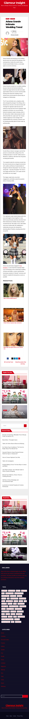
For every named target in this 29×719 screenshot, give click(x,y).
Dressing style (9, 601)
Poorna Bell (13, 611)
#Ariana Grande (14, 34)
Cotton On (19, 595)
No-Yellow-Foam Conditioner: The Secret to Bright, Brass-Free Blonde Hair (13, 556)
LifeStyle (3, 663)
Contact (14, 715)
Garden (3, 649)
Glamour (14, 31)
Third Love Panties (6, 621)
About (11, 715)
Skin (2, 673)
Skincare (13, 614)
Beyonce (18, 590)
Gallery (5, 552)
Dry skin (16, 601)
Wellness (3, 686)
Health (15, 603)
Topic (2, 676)
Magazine (3, 666)
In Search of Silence (13, 606)
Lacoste (3, 608)
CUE (8, 598)
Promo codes (20, 611)
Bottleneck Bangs (9, 593)
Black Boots (24, 590)
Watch (2, 683)
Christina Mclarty (5, 595)
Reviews (8, 614)
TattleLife (10, 616)
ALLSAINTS (4, 590)
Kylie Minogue (23, 606)
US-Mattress (18, 621)
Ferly (25, 601)
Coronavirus (13, 595)
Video (5, 521)
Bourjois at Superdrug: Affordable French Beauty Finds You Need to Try (13, 384)
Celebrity (13, 18)
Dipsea (3, 601)
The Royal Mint (21, 616)
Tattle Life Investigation (8, 461)
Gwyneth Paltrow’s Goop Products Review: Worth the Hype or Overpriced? (14, 414)
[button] (12, 358)
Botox (3, 593)
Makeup (9, 380)
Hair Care (10, 603)
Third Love (17, 619)
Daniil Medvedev (14, 598)
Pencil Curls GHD (5, 611)
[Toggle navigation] (27, 11)
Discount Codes (5, 639)
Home (2, 659)
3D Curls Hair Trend (8, 362)
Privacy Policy (20, 715)
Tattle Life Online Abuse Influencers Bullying (12, 398)
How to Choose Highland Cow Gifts (11, 457)
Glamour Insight (14, 2)
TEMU (15, 616)
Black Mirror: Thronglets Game (9, 440)
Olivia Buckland (18, 608)
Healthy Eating (21, 603)
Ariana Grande (11, 590)
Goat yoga (4, 603)
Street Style (4, 616)
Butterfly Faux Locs (19, 593)
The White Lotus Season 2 (7, 619)
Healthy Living (5, 606)
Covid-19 (4, 598)
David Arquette (22, 598)
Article (7, 18)
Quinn (3, 614)
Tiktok (12, 621)
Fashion (21, 601)
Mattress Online (10, 608)
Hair (2, 653)
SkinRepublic (19, 614)
